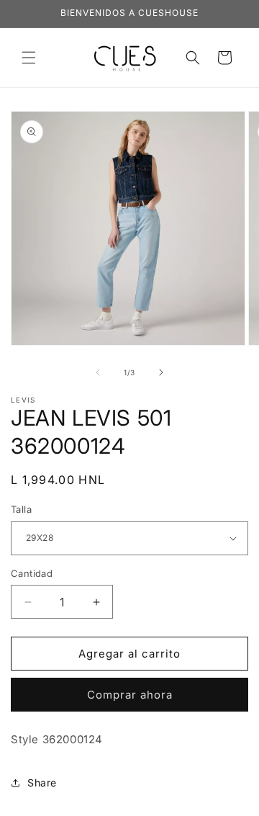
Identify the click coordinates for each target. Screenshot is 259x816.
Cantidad (32, 573)
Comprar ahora (130, 694)
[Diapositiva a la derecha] (161, 372)
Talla (21, 509)
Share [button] (42, 782)
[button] (29, 57)
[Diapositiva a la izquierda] (98, 372)
